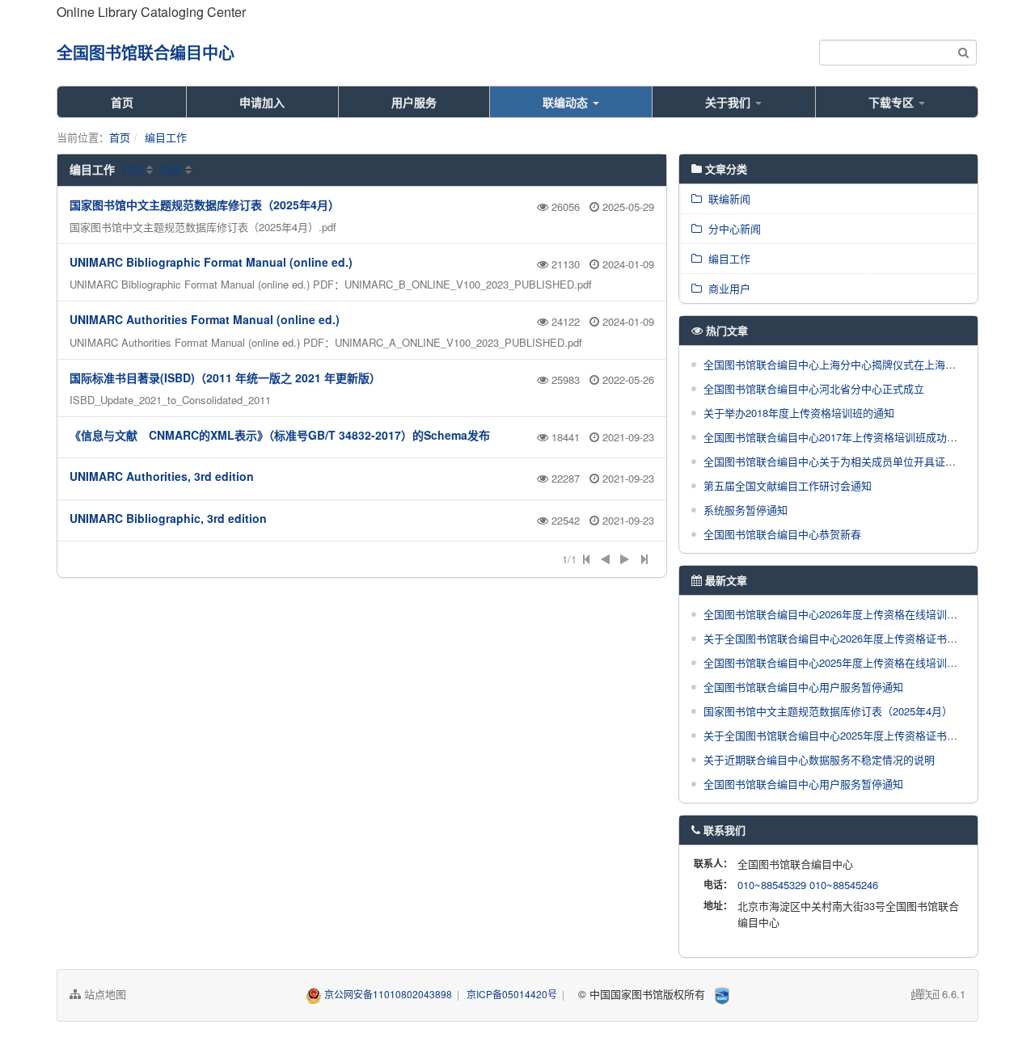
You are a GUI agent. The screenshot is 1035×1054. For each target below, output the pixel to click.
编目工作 (166, 137)
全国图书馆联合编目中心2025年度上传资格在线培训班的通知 (846, 662)
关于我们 (729, 102)
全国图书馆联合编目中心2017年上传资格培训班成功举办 (835, 437)
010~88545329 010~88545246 (807, 884)
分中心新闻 (731, 228)
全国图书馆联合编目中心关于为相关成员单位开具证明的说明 (845, 461)
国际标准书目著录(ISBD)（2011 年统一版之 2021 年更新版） (225, 377)
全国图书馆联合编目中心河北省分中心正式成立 (813, 388)
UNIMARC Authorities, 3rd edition (162, 476)
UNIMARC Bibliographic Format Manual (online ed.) (211, 262)
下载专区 (892, 102)
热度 (171, 169)
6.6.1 (938, 994)
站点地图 (103, 993)
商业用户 (726, 288)
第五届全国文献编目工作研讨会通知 (787, 485)
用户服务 (414, 102)
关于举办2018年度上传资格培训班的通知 (798, 412)
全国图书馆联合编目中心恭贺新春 (782, 534)
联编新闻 (726, 198)
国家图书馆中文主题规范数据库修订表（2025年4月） (205, 204)
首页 (122, 102)
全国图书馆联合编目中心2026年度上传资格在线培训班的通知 (846, 614)
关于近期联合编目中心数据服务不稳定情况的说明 (819, 759)
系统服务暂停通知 (745, 509)
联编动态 (567, 102)
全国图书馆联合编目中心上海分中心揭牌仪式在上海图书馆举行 (850, 364)
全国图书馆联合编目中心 (145, 52)
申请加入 (262, 102)
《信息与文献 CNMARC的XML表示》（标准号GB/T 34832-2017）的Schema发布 (280, 435)
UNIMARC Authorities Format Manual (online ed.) (205, 319)
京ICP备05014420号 (512, 994)
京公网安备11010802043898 (388, 994)
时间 (132, 169)
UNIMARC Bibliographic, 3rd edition (168, 518)
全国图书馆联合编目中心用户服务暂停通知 (803, 686)
